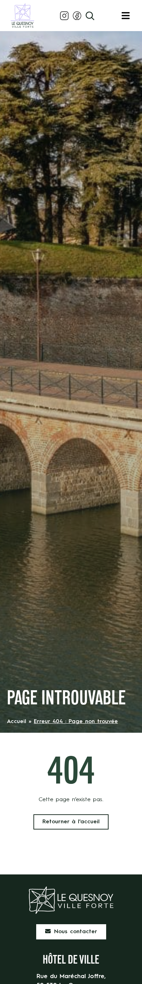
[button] (126, 16)
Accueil (16, 721)
